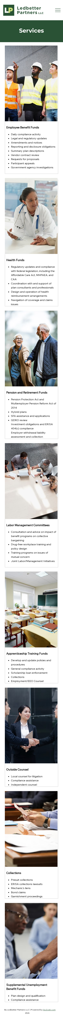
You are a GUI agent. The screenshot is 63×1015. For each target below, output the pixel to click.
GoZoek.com (49, 1010)
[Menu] (58, 10)
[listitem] (31, 110)
